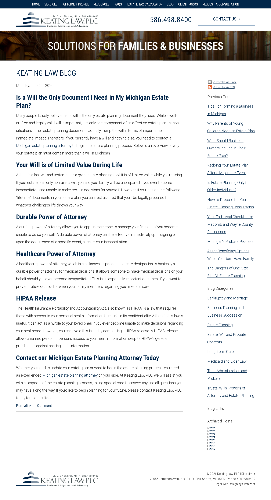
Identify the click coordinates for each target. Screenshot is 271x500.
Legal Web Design (226, 484)
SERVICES (51, 4)
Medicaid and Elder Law (226, 361)
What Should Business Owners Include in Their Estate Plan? (226, 148)
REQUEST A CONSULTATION (221, 4)
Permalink (23, 405)
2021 (212, 437)
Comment (44, 405)
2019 (212, 443)
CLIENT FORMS (188, 4)
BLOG (170, 4)
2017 (212, 449)
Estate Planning (220, 325)
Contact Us (224, 19)
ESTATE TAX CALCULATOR (144, 4)
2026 (212, 428)
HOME (36, 4)
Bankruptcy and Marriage (227, 298)
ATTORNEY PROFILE (76, 4)
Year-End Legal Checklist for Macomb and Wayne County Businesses (230, 224)
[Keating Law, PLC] (57, 19)
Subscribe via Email (224, 82)
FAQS (119, 4)
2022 (212, 434)
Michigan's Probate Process (230, 241)
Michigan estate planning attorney (43, 145)
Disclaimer (248, 473)
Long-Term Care (220, 351)
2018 (212, 446)
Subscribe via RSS (224, 87)
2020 (212, 440)
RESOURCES (102, 4)
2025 (212, 431)
